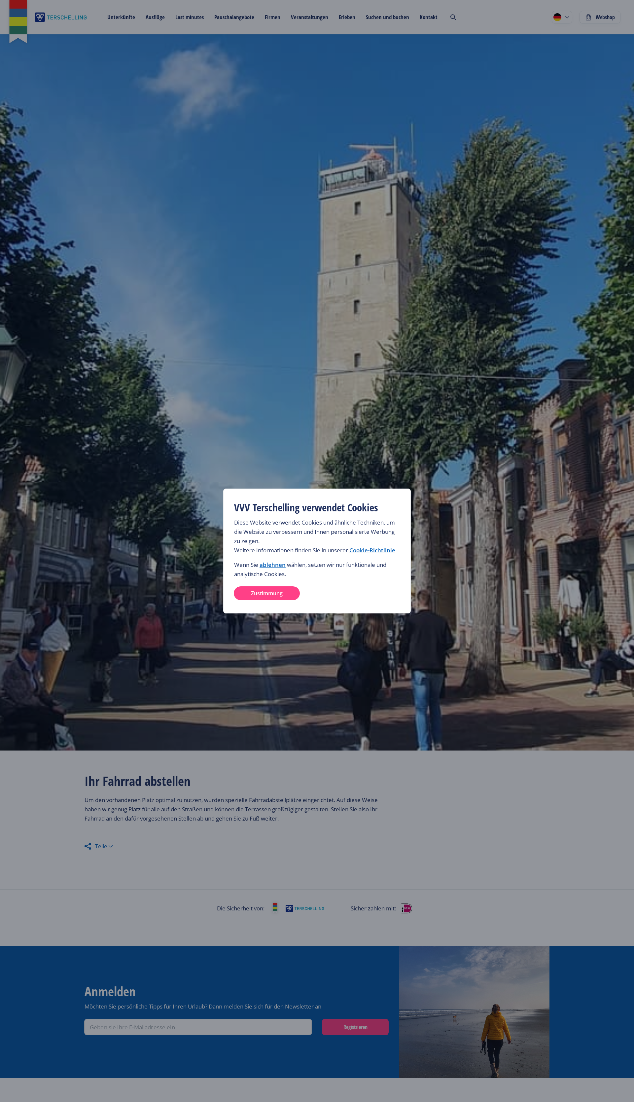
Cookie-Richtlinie (372, 550)
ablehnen (273, 565)
